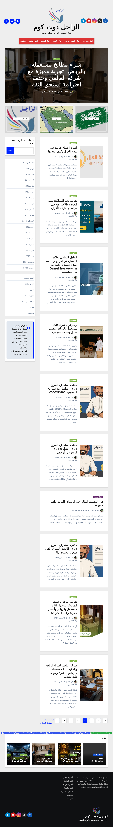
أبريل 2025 (29, 244)
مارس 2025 (29, 250)
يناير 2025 (30, 256)
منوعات (56, 62)
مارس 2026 (29, 186)
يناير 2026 (30, 198)
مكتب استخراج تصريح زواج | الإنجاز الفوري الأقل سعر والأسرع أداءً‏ (61, 549)
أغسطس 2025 (28, 221)
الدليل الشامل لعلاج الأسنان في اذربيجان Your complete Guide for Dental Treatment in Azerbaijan (61, 265)
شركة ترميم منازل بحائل (56, 733)
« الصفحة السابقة (47, 720)
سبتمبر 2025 (29, 215)
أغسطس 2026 (28, 163)
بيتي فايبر (86, 733)
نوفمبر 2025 (29, 204)
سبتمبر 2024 (28, 268)
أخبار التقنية (33, 41)
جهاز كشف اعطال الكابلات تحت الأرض (31, 733)
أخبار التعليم (45, 41)
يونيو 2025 (30, 233)
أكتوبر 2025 (29, 209)
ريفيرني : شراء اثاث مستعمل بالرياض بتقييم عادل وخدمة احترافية (63, 329)
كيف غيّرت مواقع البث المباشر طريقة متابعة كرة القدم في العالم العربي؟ (56, 75)
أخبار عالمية (57, 41)
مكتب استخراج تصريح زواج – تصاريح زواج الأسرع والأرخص (64, 449)
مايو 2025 (30, 239)
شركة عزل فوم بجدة (74, 733)
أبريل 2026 (29, 180)
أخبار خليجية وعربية (72, 41)
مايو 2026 (30, 174)
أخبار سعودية (88, 41)
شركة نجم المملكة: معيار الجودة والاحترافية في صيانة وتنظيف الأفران (62, 204)
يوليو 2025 (30, 227)
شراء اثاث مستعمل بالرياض (101, 733)
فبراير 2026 (29, 192)
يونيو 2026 (30, 168)
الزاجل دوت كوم (56, 27)
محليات (23, 41)
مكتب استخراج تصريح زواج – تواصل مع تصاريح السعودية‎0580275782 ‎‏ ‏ (62, 389)
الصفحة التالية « (46, 723)
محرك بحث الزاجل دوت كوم (22, 141)
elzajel (70, 157)
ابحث (10, 150)
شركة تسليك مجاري (9, 733)
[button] (8, 75)
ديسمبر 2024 (28, 262)
